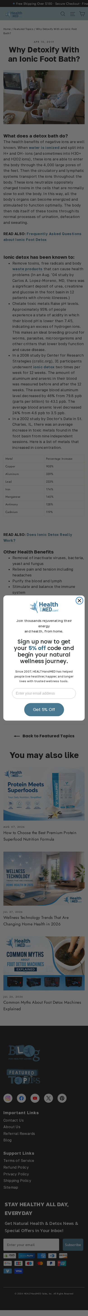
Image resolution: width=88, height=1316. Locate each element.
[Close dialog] (79, 600)
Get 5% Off (44, 710)
